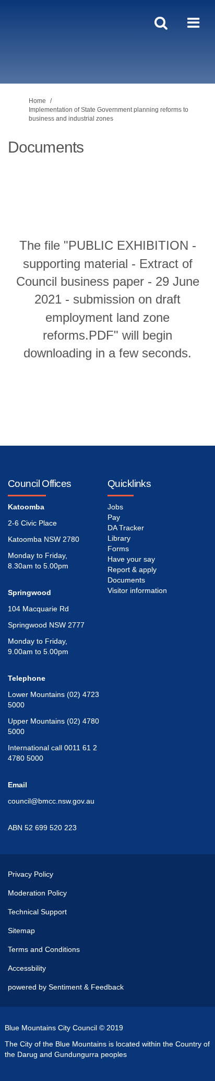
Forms (118, 548)
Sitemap (21, 930)
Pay (114, 517)
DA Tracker (126, 528)
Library (119, 538)
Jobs (115, 507)
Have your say (131, 559)
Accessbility (27, 968)
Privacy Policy (30, 874)
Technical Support (37, 912)
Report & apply (132, 569)
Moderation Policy (37, 893)
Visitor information (137, 590)
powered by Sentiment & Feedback (66, 987)
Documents (126, 580)
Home (37, 100)
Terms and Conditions (44, 949)
